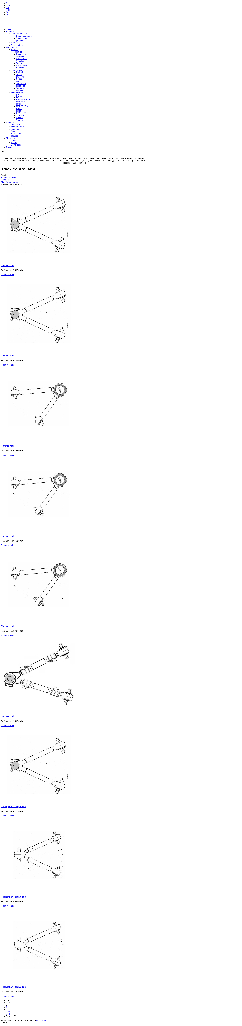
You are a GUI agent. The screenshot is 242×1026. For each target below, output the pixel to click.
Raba (18, 111)
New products (17, 45)
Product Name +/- (9, 177)
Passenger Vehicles (21, 55)
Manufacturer (17, 93)
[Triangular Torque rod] (39, 802)
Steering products (24, 36)
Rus (8, 10)
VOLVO (19, 120)
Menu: (4, 151)
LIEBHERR (21, 102)
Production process (16, 134)
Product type (16, 70)
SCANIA (20, 115)
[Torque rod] (39, 261)
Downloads (16, 145)
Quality (14, 131)
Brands (14, 43)
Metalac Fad (16, 124)
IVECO (19, 97)
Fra (7, 12)
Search (14, 50)
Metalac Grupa (42, 1020)
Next (8, 1012)
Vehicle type (16, 52)
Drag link (20, 77)
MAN (18, 104)
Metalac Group (17, 127)
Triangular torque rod (20, 89)
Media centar (12, 138)
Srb (7, 3)
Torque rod (21, 84)
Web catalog (11, 47)
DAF (18, 95)
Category (5, 180)
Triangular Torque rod (13, 806)
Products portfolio (19, 34)
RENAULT (21, 113)
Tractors (19, 63)
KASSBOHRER (23, 99)
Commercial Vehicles (21, 60)
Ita (7, 14)
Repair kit (20, 86)
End (8, 1014)
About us (10, 122)
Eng (8, 5)
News (13, 140)
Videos (14, 143)
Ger (7, 8)
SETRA (19, 118)
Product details (7, 275)
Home (8, 29)
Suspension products (21, 39)
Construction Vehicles (21, 66)
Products (10, 31)
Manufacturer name (9, 182)
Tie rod (19, 74)
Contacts (10, 147)
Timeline (15, 129)
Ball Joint (20, 72)
